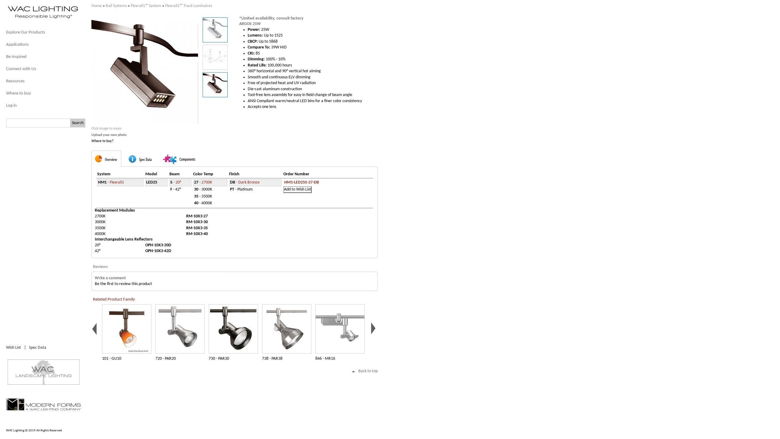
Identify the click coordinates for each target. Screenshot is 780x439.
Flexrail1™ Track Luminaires (188, 6)
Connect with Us (21, 69)
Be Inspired (16, 57)
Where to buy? (102, 141)
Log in (11, 105)
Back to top (368, 371)
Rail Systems (116, 6)
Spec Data (37, 347)
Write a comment (110, 278)
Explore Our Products (25, 32)
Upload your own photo (108, 135)
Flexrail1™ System (146, 6)
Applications (17, 44)
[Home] (43, 18)
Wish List (13, 347)
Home (96, 6)
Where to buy (18, 93)
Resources (15, 81)
